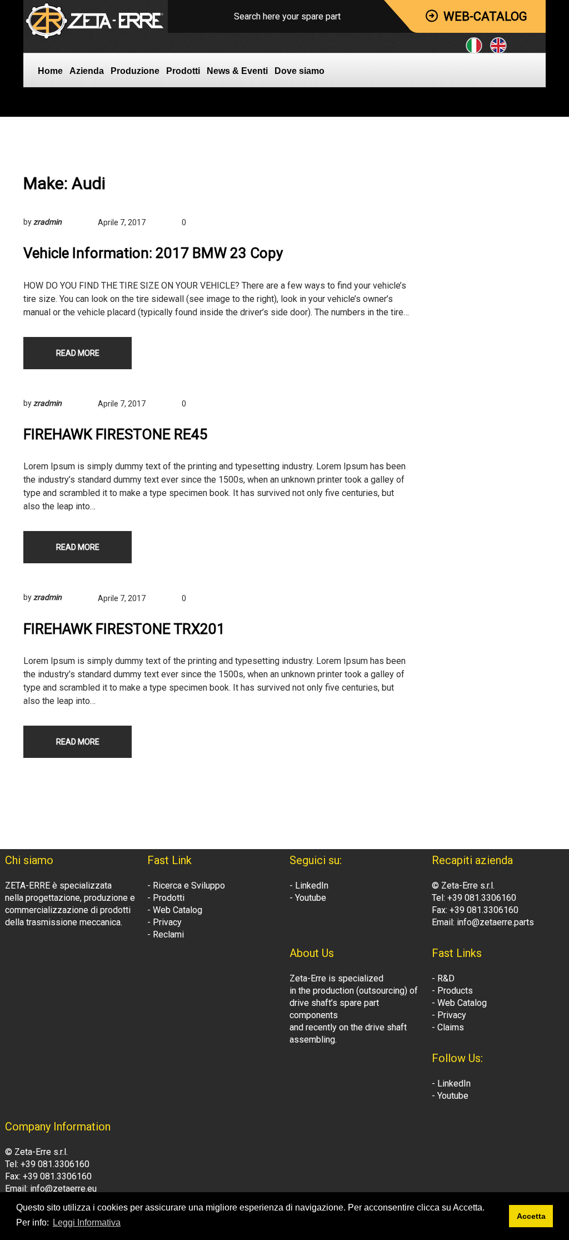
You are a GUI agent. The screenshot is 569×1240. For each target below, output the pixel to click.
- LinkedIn (309, 885)
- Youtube (308, 897)
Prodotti (183, 71)
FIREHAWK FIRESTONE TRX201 (124, 629)
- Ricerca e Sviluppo (186, 885)
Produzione (135, 71)
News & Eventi (237, 71)
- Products (452, 990)
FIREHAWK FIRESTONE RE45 (115, 434)
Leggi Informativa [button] (87, 1222)
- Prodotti (165, 897)
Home (50, 71)
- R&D (443, 978)
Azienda (86, 71)
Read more (77, 353)
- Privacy (164, 922)
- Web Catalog (174, 910)
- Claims (448, 1027)
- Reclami (165, 934)
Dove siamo (299, 71)
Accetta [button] (531, 1216)
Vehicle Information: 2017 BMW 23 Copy (153, 253)
